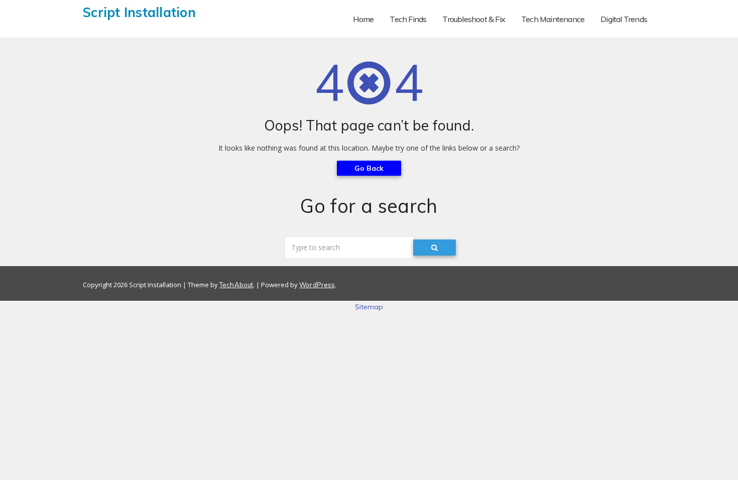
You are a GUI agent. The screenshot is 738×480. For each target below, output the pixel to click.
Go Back (369, 168)
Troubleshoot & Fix (473, 19)
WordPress (317, 285)
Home (363, 19)
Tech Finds (408, 19)
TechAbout (236, 285)
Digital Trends (623, 19)
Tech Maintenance (552, 19)
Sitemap (369, 306)
